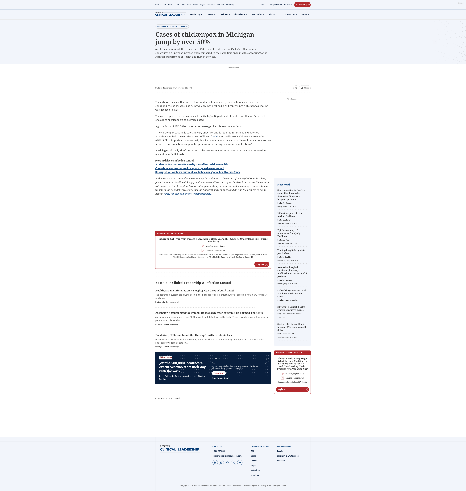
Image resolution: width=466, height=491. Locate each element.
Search (289, 5)
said (215, 136)
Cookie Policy (242, 486)
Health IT (171, 5)
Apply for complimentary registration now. (188, 193)
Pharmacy (230, 5)
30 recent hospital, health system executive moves (291, 308)
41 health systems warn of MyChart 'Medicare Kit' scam (291, 293)
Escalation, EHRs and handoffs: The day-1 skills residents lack (193, 335)
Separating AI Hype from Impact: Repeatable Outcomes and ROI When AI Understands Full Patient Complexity (213, 240)
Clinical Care (239, 14)
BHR (157, 5)
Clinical (163, 5)
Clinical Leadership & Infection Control (172, 26)
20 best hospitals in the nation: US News (289, 215)
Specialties (257, 14)
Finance (210, 14)
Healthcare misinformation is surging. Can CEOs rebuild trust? (194, 290)
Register (260, 264)
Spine (189, 5)
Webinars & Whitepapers (288, 456)
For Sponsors (275, 5)
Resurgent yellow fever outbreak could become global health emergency (197, 172)
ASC (183, 5)
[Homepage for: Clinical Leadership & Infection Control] (180, 448)
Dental (195, 5)
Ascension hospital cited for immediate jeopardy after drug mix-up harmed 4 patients (209, 312)
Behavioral (211, 5)
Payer (202, 5)
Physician (220, 5)
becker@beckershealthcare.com (227, 456)
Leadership (195, 14)
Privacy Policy (237, 368)
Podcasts (281, 461)
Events (304, 14)
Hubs (270, 14)
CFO (178, 5)
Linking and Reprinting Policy (259, 486)
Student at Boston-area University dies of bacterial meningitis (191, 164)
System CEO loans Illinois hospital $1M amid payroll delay (291, 326)
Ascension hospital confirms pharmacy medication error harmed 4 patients (292, 272)
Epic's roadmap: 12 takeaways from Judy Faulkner (288, 233)
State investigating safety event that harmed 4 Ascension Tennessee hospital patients (291, 195)
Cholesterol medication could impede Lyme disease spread (189, 168)
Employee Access (279, 486)
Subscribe (300, 5)
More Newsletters (220, 378)
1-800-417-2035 (218, 451)
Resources (290, 14)
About (263, 5)
